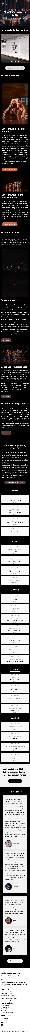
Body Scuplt (12, 410)
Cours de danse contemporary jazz (9, 998)
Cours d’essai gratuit (6, 991)
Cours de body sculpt (6, 1000)
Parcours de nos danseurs (7, 1012)
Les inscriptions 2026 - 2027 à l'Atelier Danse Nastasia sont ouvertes (14, 772)
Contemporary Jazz (8, 370)
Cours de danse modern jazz (8, 996)
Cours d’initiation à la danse (8, 995)
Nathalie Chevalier (22, 242)
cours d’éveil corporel (12, 137)
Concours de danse (5, 1009)
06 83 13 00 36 (4, 979)
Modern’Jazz (7, 305)
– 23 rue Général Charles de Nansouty (12, 976)
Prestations (4, 1010)
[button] (2, 48)
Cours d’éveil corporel (6, 993)
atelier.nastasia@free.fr (7, 977)
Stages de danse (5, 1005)
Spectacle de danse (5, 1007)
